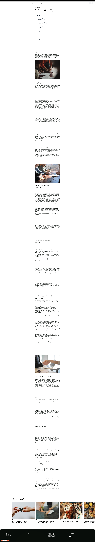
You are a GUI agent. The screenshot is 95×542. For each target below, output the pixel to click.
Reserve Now (52, 0)
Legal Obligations (40, 27)
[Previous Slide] (79, 499)
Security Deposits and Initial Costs (42, 23)
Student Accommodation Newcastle (51, 3)
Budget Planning (40, 21)
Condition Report (40, 31)
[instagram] (70, 536)
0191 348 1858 (52, 534)
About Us (58, 3)
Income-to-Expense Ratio (41, 22)
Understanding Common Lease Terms (43, 18)
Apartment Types (34, 3)
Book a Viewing (48, 0)
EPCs (27, 534)
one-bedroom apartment (45, 50)
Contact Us (7, 534)
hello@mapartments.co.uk (51, 533)
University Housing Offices (41, 35)
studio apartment (39, 50)
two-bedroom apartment (53, 50)
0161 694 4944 (56, 536)
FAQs (61, 3)
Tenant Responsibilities (41, 26)
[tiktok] (69, 536)
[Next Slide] (82, 499)
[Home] (5, 3)
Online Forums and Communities (42, 34)
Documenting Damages (41, 30)
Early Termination (40, 39)
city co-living (44, 51)
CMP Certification (8, 535)
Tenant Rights (40, 25)
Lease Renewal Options (41, 38)
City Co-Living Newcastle (41, 3)
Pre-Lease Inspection (41, 29)
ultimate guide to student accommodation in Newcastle (45, 394)
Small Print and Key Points (41, 19)
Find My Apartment (43, 0)
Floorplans (28, 533)
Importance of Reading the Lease (42, 17)
